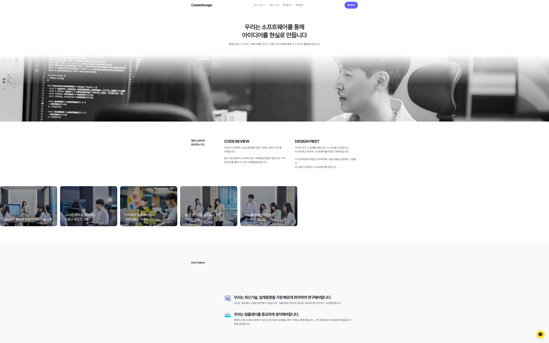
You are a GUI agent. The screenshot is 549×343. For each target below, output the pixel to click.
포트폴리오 (287, 5)
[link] (351, 5)
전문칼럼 (299, 5)
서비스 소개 (274, 5)
